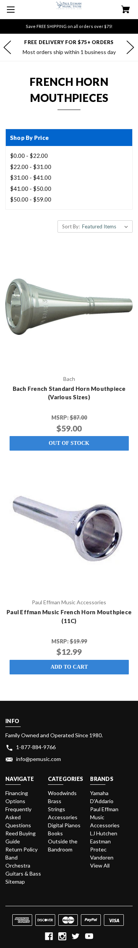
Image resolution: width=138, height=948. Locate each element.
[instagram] (62, 936)
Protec (98, 849)
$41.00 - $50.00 (30, 188)
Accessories (62, 817)
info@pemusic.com (38, 759)
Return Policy (21, 849)
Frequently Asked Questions (18, 817)
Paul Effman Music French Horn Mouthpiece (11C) (69, 616)
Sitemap (15, 881)
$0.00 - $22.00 (29, 155)
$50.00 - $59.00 (30, 199)
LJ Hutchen (103, 833)
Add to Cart (69, 667)
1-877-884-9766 (36, 747)
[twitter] (76, 936)
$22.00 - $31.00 (30, 166)
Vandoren (101, 857)
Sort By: (71, 226)
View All (100, 865)
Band (11, 857)
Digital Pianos (64, 825)
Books (55, 833)
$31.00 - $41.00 (30, 177)
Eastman (100, 841)
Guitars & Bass (23, 873)
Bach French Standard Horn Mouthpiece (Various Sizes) (69, 393)
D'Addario (101, 801)
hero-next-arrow (130, 47)
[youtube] (89, 936)
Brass (54, 801)
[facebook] (49, 936)
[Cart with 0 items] (125, 10)
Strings (56, 809)
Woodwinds (62, 793)
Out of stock (69, 443)
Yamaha (99, 793)
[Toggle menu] (9, 9)
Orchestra (17, 865)
